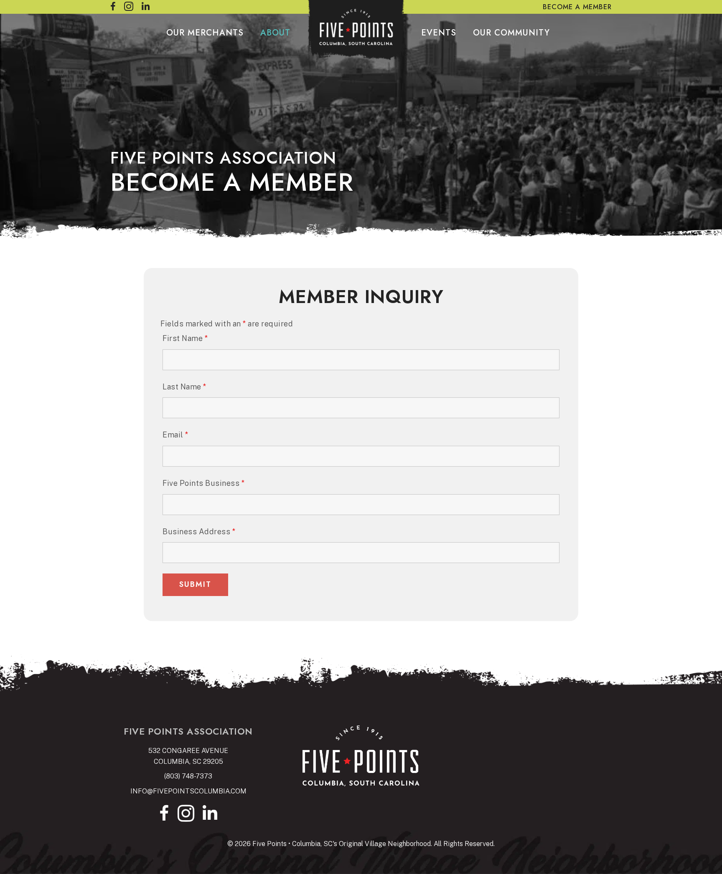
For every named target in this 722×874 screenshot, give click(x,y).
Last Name (184, 386)
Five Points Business (203, 483)
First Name (185, 338)
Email (175, 434)
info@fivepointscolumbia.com (188, 791)
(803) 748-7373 (188, 776)
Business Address (199, 531)
